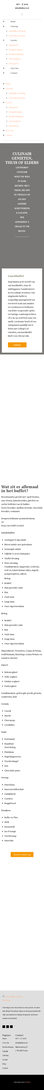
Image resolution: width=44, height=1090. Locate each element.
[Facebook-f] (3, 1026)
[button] (22, 80)
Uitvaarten (14, 63)
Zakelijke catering (17, 31)
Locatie (14, 40)
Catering (14, 26)
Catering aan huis (17, 35)
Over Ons (14, 68)
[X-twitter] (7, 1026)
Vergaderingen (15, 49)
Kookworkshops (16, 54)
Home (13, 21)
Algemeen (13, 45)
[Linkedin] (11, 1026)
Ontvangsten (15, 58)
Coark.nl (27, 1082)
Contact (14, 73)
